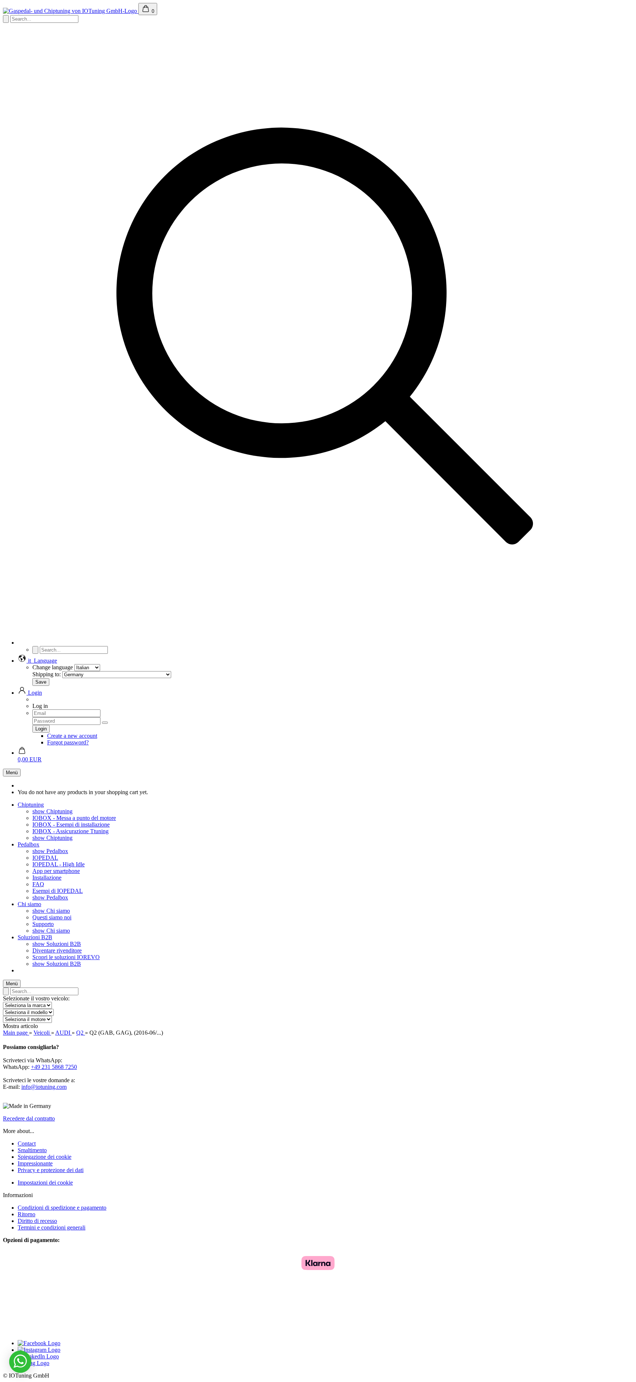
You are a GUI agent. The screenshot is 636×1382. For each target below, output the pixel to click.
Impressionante (35, 1163)
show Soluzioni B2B (56, 944)
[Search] (325, 642)
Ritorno (26, 1214)
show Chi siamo (51, 911)
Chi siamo (29, 904)
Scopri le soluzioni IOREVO (66, 957)
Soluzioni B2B (35, 937)
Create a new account (72, 736)
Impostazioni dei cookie (45, 1182)
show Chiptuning (52, 811)
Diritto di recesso (37, 1221)
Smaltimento (32, 1150)
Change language (52, 667)
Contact (27, 1143)
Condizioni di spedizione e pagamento (62, 1207)
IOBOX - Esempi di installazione (71, 824)
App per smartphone (56, 871)
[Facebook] (39, 1343)
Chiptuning (31, 805)
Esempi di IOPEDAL (57, 891)
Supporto (43, 924)
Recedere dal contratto (29, 1118)
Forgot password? (68, 742)
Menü (12, 772)
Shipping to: (46, 674)
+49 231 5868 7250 (54, 1067)
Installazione (46, 877)
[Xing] (33, 1363)
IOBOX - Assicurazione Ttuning (70, 831)
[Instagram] (39, 1350)
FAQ (38, 884)
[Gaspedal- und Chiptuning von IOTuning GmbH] (70, 11)
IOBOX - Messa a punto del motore (74, 818)
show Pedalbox (50, 851)
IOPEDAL (45, 858)
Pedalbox (28, 844)
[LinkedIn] (38, 1356)
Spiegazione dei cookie (44, 1157)
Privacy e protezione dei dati (51, 1170)
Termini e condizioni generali (51, 1227)
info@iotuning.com (44, 1087)
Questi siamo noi (51, 917)
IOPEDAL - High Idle (58, 864)
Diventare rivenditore (57, 950)
